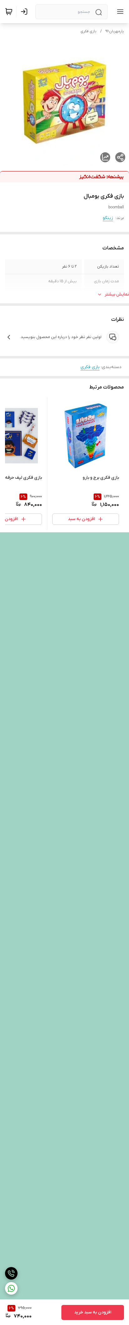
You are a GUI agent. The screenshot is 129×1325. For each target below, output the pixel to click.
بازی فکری (88, 31)
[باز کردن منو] (119, 12)
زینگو (108, 218)
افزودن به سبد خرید (92, 1312)
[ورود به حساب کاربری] (25, 11)
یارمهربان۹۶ (115, 31)
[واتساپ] (11, 1288)
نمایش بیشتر (117, 294)
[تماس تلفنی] (11, 1273)
